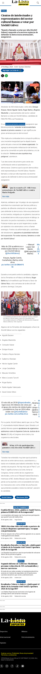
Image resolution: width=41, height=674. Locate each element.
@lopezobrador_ (25, 402)
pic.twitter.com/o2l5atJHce (16, 414)
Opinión (3, 643)
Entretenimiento (21, 507)
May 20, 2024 (38, 249)
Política (4, 11)
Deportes (21, 524)
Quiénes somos (6, 653)
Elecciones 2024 (22, 497)
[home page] (20, 621)
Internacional (5, 637)
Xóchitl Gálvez (7, 497)
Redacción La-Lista (20, 538)
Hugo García (18, 519)
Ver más (5, 196)
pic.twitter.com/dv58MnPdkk (12, 266)
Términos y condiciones (9, 655)
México (21, 561)
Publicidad (15, 653)
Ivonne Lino (18, 577)
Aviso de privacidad (26, 653)
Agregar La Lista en (11, 70)
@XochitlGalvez (12, 253)
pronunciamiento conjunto (15, 124)
